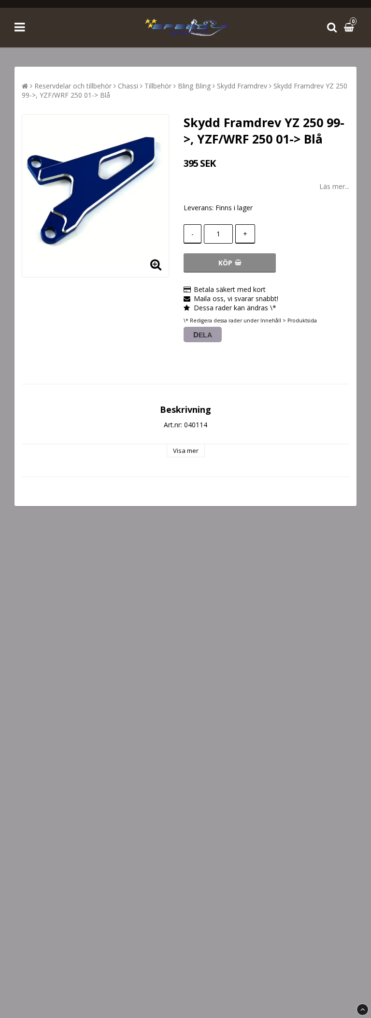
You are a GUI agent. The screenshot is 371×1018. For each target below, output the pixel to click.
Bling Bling (194, 85)
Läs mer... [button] (334, 186)
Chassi (128, 85)
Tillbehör (157, 85)
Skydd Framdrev (242, 85)
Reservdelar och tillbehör (73, 85)
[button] (350, 27)
